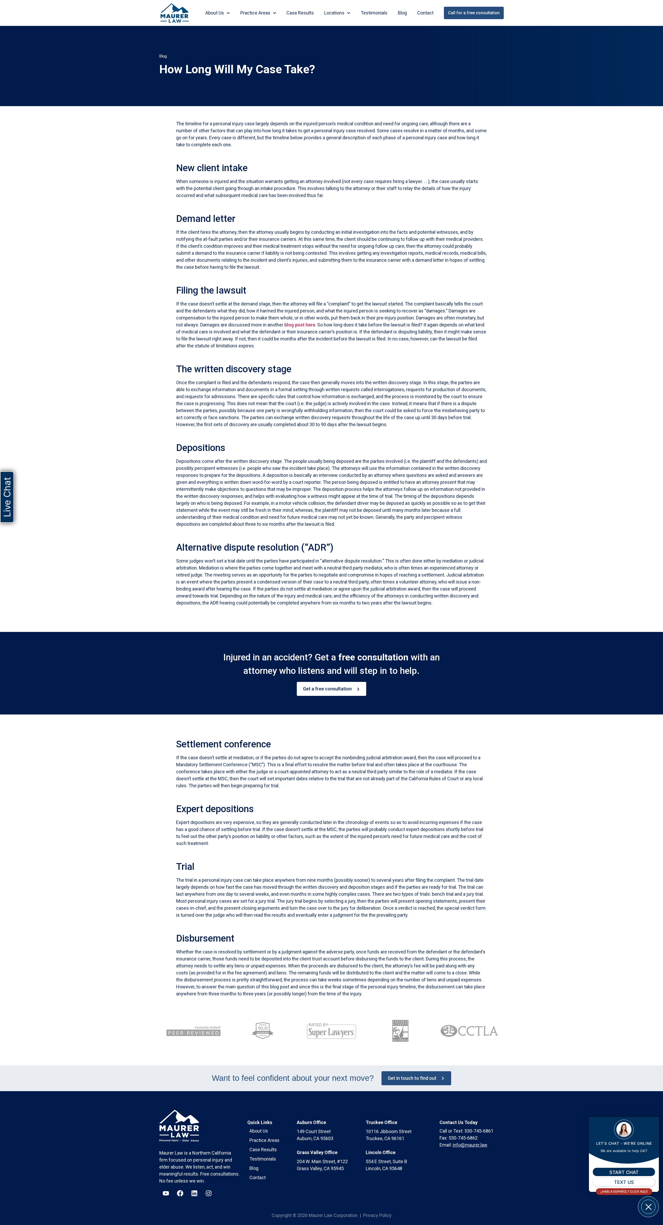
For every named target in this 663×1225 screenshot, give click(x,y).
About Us (214, 13)
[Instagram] (208, 1193)
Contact (425, 13)
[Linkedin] (194, 1193)
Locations (334, 13)
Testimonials (374, 13)
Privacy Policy (377, 1215)
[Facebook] (180, 1193)
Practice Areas (255, 13)
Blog (402, 13)
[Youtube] (165, 1193)
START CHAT (624, 1172)
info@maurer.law (470, 1145)
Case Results (300, 13)
